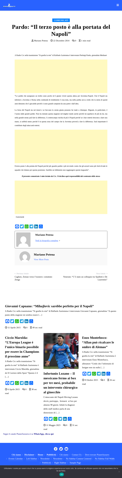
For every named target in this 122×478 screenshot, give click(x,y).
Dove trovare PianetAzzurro (97, 455)
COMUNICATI (61, 20)
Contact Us (76, 455)
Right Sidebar (60, 463)
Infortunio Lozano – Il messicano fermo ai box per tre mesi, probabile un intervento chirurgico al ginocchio (60, 383)
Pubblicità (46, 463)
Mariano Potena (40, 40)
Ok (62, 474)
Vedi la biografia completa (46, 240)
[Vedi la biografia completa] (59, 240)
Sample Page (75, 463)
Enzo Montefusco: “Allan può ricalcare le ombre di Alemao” (98, 342)
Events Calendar (16, 458)
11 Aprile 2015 (14, 327)
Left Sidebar (31, 458)
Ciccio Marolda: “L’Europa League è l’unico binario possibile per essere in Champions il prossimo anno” (22, 347)
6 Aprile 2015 (13, 389)
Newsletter (45, 458)
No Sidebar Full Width (104, 458)
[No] (119, 471)
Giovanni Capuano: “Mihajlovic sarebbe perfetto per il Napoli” (49, 306)
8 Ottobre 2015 (91, 380)
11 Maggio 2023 (53, 425)
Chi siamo (64, 455)
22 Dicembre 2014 (61, 40)
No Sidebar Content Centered (78, 458)
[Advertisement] (61, 76)
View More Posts (41, 259)
